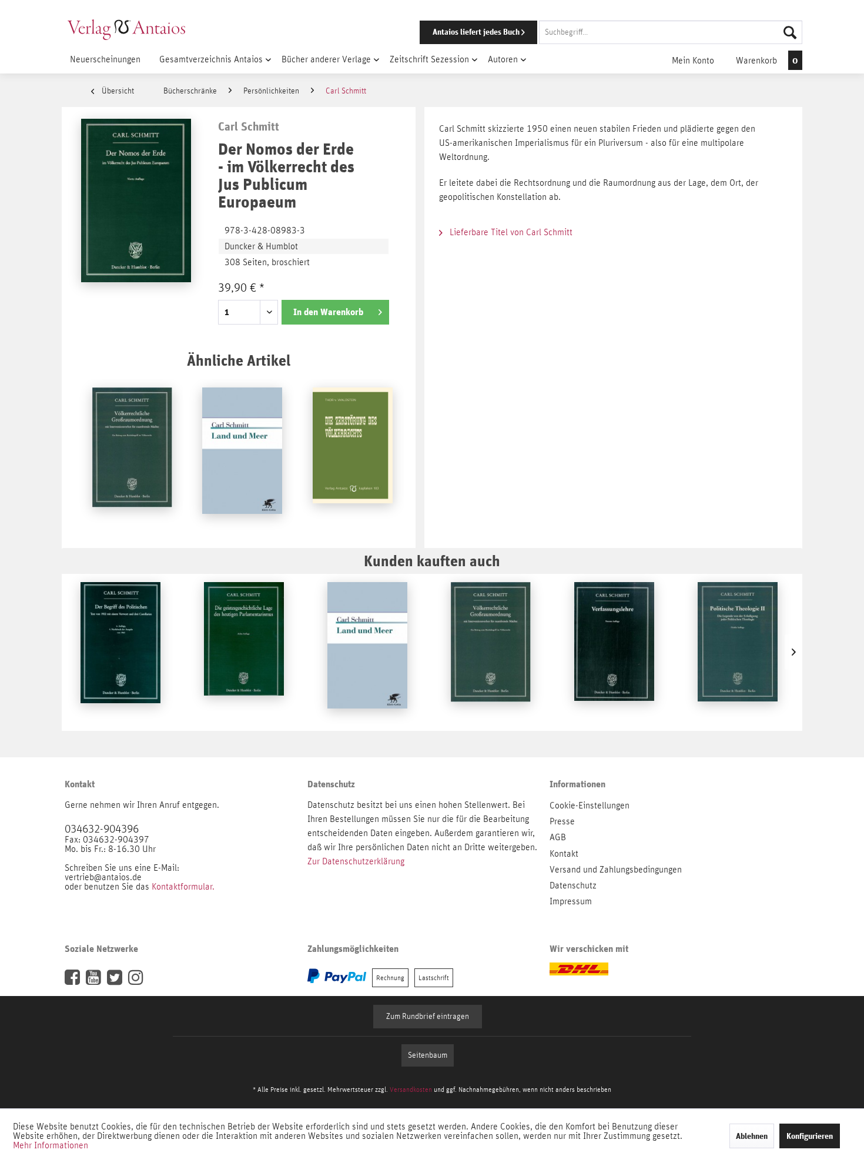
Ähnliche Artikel (238, 360)
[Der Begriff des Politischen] (120, 652)
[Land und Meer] (242, 457)
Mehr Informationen (50, 1145)
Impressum (571, 901)
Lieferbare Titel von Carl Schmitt (509, 232)
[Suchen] (790, 32)
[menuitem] (594, 32)
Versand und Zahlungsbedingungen (616, 869)
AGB (558, 837)
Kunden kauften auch (432, 561)
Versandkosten (411, 1089)
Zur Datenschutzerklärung (355, 861)
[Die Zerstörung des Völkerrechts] (353, 457)
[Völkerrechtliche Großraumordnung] (132, 457)
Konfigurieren (809, 1136)
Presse (562, 821)
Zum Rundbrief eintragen (427, 1016)
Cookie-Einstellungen (589, 805)
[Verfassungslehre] (614, 652)
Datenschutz (573, 885)
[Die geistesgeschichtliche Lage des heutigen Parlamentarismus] (244, 652)
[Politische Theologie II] (738, 652)
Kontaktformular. (183, 886)
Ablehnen (752, 1136)
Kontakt (564, 853)
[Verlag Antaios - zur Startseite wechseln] (126, 29)
